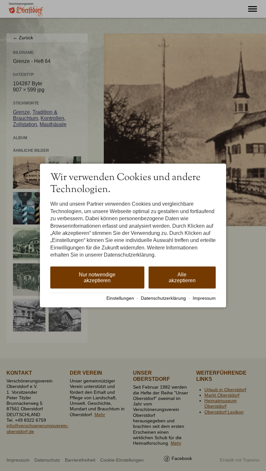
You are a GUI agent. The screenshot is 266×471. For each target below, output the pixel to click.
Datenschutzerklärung (163, 298)
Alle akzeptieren (182, 277)
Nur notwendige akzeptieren (97, 277)
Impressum (204, 298)
